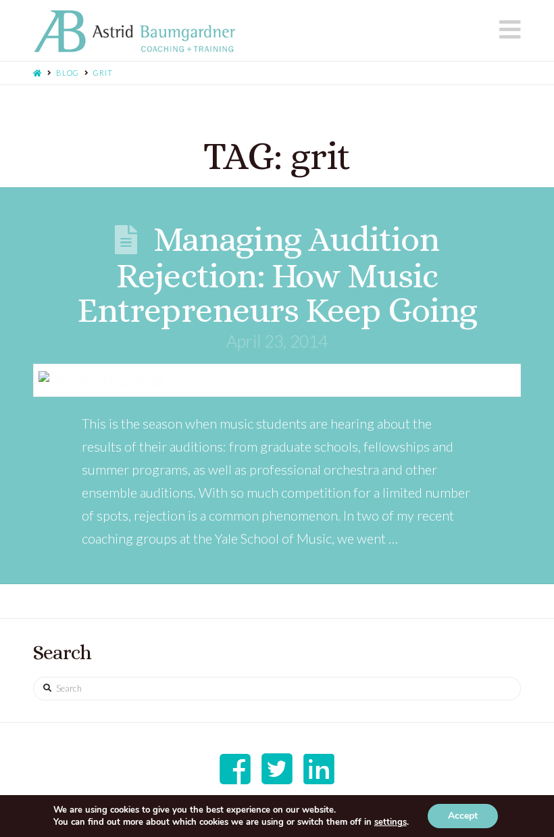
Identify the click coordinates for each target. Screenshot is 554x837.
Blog (67, 72)
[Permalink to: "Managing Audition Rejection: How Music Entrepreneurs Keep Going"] (277, 380)
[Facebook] (235, 769)
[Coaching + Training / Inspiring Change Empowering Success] (134, 31)
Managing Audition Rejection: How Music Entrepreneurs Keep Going (277, 274)
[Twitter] (277, 769)
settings (390, 822)
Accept (463, 815)
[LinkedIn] (319, 769)
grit (103, 72)
